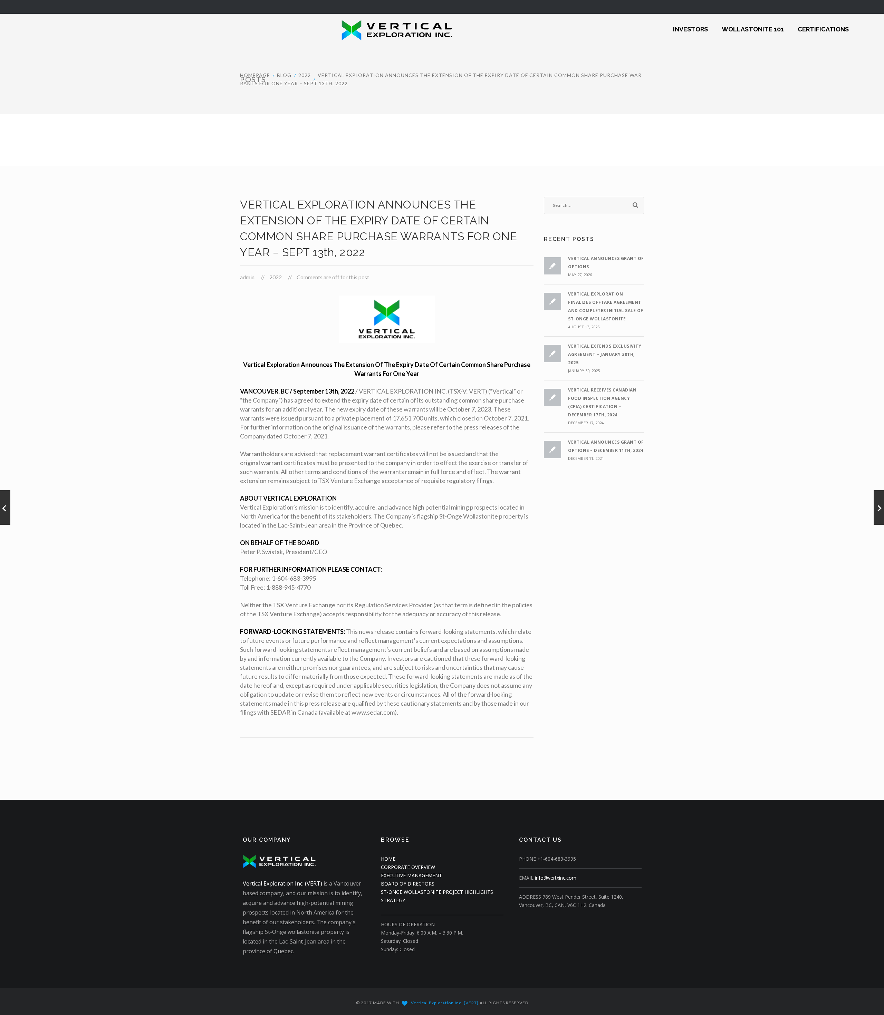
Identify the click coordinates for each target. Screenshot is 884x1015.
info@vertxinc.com (555, 877)
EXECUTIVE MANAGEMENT (411, 875)
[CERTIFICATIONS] (823, 24)
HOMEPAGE (255, 75)
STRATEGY (393, 900)
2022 (304, 75)
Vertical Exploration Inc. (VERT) (282, 883)
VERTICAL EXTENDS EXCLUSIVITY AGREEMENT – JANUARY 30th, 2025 (604, 354)
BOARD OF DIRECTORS (407, 883)
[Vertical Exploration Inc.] (379, 29)
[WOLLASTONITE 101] (753, 24)
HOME (388, 859)
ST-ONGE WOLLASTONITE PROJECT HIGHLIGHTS (437, 892)
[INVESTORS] (690, 24)
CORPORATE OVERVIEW (408, 867)
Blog (284, 75)
